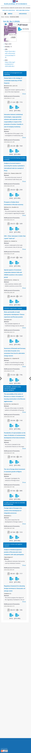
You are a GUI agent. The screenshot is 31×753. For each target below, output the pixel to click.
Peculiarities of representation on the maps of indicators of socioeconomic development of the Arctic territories (14, 435)
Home (2, 17)
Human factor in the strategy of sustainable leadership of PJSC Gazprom (13, 80)
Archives (23, 13)
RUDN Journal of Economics (15, 5)
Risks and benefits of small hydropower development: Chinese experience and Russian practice (14, 314)
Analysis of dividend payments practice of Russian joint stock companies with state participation (14, 552)
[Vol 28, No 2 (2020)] (10, 41)
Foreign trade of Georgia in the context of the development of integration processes (13, 510)
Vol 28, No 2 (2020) (14, 17)
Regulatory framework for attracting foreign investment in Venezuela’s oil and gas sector (14, 588)
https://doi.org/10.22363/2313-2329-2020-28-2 (10, 64)
